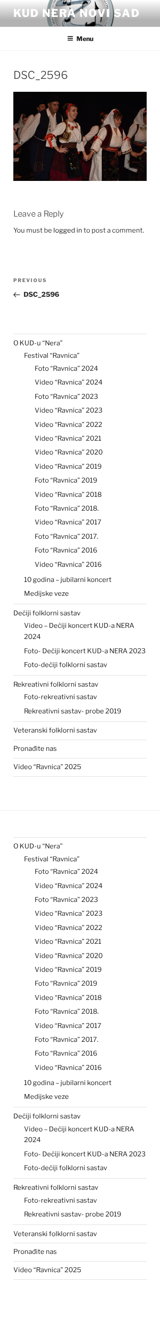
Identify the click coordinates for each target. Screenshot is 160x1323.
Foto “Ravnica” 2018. (67, 508)
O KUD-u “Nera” (38, 343)
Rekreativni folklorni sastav (55, 684)
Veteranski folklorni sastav (55, 730)
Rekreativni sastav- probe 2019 (72, 711)
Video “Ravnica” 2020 (69, 452)
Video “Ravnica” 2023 (69, 410)
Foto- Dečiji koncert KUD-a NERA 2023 (85, 651)
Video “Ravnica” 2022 (68, 425)
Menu (84, 38)
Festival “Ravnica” (52, 356)
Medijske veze (46, 594)
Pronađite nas (35, 749)
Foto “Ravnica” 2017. (66, 536)
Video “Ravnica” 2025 (47, 767)
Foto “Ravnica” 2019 (66, 480)
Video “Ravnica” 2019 (68, 467)
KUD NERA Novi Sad (76, 13)
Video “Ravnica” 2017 (68, 522)
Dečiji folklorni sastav (46, 613)
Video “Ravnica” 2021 (68, 438)
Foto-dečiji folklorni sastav (65, 665)
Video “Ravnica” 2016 (68, 565)
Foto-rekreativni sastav (60, 697)
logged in (67, 230)
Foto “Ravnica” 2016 (66, 550)
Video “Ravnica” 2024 (69, 382)
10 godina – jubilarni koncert (68, 580)
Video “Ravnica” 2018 (68, 495)
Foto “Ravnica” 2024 (66, 369)
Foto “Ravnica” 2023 (66, 397)
